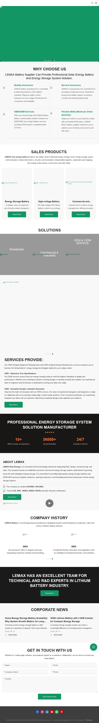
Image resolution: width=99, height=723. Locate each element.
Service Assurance (71, 85)
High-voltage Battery (49, 201)
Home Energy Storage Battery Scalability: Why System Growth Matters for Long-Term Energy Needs (26, 620)
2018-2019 (74, 546)
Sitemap (88, 720)
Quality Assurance (23, 85)
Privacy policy (78, 720)
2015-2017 (25, 546)
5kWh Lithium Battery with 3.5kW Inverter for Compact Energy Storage (71, 620)
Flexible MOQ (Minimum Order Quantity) (77, 113)
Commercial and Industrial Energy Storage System (81, 201)
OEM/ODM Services (24, 111)
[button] (44, 60)
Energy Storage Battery (17, 201)
